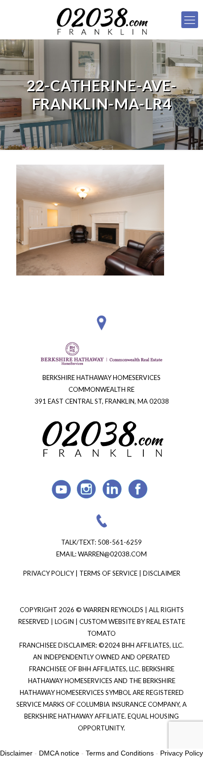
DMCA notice (59, 753)
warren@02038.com (112, 554)
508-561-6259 (120, 542)
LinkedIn (112, 489)
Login (65, 621)
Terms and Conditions (120, 753)
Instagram (87, 489)
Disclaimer (161, 573)
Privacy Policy (48, 573)
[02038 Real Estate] (101, 19)
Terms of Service (108, 573)
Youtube (61, 489)
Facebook (138, 489)
